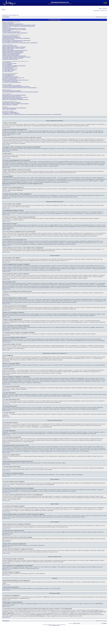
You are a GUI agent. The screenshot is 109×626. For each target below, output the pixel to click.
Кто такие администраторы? (8, 74)
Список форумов (5, 16)
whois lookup (95, 610)
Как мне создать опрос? (7, 49)
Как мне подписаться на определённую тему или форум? (15, 103)
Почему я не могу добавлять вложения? (11, 53)
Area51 (100, 603)
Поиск (105, 8)
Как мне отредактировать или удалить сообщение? (14, 47)
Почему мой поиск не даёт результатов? (11, 96)
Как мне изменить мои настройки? (10, 36)
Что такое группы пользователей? (10, 76)
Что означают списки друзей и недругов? (11, 90)
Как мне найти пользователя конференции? (12, 98)
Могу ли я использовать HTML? (9, 63)
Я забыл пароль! (6, 27)
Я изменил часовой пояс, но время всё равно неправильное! (16, 38)
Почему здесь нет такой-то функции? (10, 113)
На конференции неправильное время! (11, 37)
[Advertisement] (47, 9)
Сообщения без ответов (7, 15)
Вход (4, 9)
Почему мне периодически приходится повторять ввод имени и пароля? (18, 25)
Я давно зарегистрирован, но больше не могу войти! (14, 29)
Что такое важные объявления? (9, 66)
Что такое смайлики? (7, 64)
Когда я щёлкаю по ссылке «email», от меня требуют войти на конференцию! (19, 42)
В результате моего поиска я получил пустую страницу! (15, 97)
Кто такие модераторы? (7, 75)
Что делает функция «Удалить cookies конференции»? (15, 32)
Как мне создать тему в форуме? (9, 45)
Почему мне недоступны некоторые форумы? (12, 52)
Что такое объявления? (7, 68)
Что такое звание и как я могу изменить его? (12, 41)
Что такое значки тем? (7, 71)
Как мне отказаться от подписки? (10, 104)
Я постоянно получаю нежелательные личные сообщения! (15, 86)
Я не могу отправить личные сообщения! (11, 85)
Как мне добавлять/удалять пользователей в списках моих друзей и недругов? (20, 91)
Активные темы (15, 15)
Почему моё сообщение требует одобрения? (12, 58)
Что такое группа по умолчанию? (9, 81)
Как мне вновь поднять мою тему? (10, 59)
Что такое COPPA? (6, 30)
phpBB (49, 624)
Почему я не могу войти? (8, 22)
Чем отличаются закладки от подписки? (11, 102)
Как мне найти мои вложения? (9, 109)
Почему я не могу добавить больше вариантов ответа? (14, 50)
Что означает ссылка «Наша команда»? (11, 82)
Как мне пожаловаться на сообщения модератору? (14, 56)
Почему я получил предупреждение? (10, 54)
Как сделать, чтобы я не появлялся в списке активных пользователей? (18, 26)
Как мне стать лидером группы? (9, 79)
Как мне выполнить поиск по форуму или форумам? (14, 95)
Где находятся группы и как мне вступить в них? (13, 77)
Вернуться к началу (6, 127)
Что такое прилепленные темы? (9, 69)
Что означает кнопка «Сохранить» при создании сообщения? (16, 57)
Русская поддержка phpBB (54, 625)
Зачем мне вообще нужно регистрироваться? (12, 24)
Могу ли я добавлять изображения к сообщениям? (13, 65)
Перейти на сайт (105, 3)
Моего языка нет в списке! (8, 39)
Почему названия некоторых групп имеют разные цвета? (15, 80)
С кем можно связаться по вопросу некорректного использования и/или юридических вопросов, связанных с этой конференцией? (32, 114)
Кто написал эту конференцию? (9, 112)
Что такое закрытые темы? (8, 70)
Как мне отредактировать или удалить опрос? (12, 51)
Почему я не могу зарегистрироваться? (11, 31)
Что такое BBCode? (6, 62)
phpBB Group (47, 597)
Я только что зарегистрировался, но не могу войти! (14, 28)
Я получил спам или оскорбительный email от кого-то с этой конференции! (19, 87)
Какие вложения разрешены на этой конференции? (14, 108)
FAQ (101, 8)
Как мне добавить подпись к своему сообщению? (13, 48)
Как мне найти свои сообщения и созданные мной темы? (15, 99)
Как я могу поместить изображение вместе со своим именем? (16, 40)
